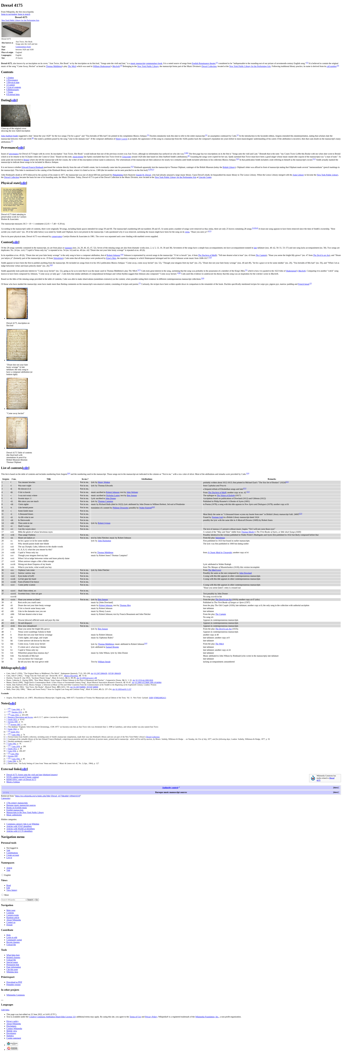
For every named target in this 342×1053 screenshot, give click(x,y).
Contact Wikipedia (14, 1028)
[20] (68, 473)
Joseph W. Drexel (143, 175)
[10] (237, 159)
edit (14, 100)
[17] (139, 270)
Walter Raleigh (145, 508)
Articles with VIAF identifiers (19, 826)
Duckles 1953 (17, 712)
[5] (148, 135)
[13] (149, 170)
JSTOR (111, 673)
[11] (314, 159)
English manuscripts (14, 810)
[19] (202, 278)
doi (92, 673)
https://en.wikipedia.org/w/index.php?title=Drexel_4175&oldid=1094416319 (47, 796)
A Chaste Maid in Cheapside (220, 552)
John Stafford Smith (9, 136)
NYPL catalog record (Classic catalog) (22, 777)
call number (331, 66)
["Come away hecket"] (17, 409)
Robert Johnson (113, 255)
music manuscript (138, 63)
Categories (5, 798)
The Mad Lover (214, 570)
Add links (5, 1010)
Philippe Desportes (121, 508)
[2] (307, 63)
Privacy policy (12, 1021)
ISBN (151, 698)
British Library (229, 167)
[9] (189, 156)
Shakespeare (291, 271)
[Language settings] (2, 1000)
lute (255, 248)
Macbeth (116, 66)
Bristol (26, 160)
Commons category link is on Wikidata (22, 824)
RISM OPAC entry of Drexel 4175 (21, 779)
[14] (256, 228)
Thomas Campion (105, 501)
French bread (303, 284)
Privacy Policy (151, 1017)
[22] (153, 507)
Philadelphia (118, 175)
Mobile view (11, 1031)
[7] (12, 141)
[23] (300, 514)
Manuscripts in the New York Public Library (25, 812)
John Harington (104, 541)
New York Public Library (148, 66)
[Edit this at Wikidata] (179, 787)
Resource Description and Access (20, 717)
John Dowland (245, 573)
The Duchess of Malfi (207, 255)
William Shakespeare (102, 66)
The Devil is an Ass (321, 255)
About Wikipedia (13, 1024)
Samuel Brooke (112, 647)
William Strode (104, 662)
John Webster (132, 492)
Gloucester (126, 157)
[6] (33, 138)
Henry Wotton (104, 482)
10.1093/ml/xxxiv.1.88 (88, 678)
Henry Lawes (121, 139)
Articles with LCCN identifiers (19, 831)
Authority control (170, 787)
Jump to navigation (9, 14)
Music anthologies (14, 815)
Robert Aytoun (104, 523)
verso (187, 232)
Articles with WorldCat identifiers (20, 829)
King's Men (111, 258)
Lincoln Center (205, 177)
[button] (336, 787)
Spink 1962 (12, 729)
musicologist (78, 157)
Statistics (10, 1036)
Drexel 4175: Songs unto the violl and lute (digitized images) (32, 775)
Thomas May (125, 605)
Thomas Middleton (54, 66)
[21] (287, 482)
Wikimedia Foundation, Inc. (207, 1017)
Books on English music (16, 808)
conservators (57, 236)
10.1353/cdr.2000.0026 (144, 680)
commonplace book (154, 63)
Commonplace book (23, 47)
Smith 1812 (12, 719)
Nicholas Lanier (113, 495)
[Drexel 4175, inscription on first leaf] (17, 318)
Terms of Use (135, 1017)
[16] (122, 255)
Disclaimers (11, 1026)
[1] (217, 63)
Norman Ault (217, 517)
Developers (11, 1033)
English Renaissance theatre (203, 63)
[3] (121, 66)
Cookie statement (13, 1038)
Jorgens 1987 (13, 722)
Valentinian (58, 258)
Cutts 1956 (15, 715)
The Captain (261, 255)
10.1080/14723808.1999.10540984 (148, 682)
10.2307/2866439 (100, 673)
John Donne (111, 498)
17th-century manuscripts (17, 803)
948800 (95, 687)
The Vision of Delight (226, 495)
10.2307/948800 (79, 687)
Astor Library (298, 175)
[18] (179, 273)
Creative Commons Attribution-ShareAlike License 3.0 (52, 1017)
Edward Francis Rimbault (32, 167)
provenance (14, 154)
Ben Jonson (132, 495)
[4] (338, 66)
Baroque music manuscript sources (21, 805)
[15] (209, 231)
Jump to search (24, 14)
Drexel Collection (209, 66)
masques (68, 248)
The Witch (72, 66)
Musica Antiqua (13, 782)
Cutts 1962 (16, 709)
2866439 (117, 673)
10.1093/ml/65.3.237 (123, 689)
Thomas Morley (248, 532)
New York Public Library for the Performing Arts (20, 20)
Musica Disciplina (71, 676)
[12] (132, 167)
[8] (187, 153)
